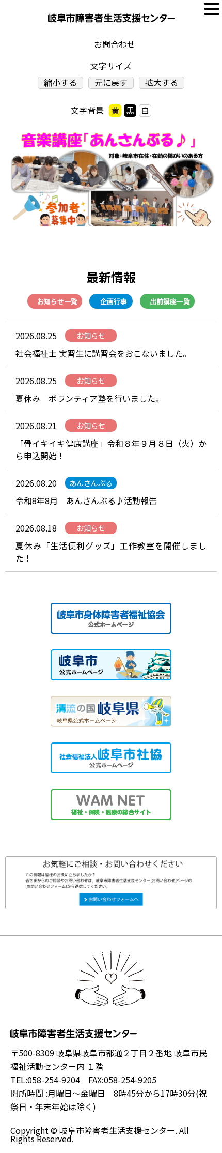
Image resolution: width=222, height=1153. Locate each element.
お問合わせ (114, 44)
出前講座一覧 (170, 301)
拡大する (161, 82)
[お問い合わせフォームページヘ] (111, 863)
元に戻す (111, 82)
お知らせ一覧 (57, 301)
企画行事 (113, 301)
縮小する (60, 82)
